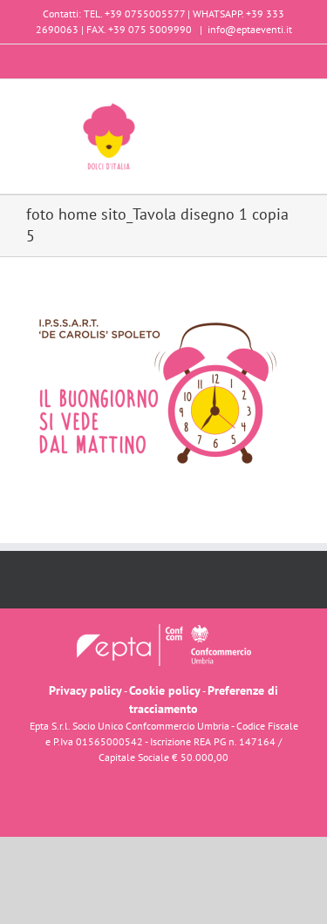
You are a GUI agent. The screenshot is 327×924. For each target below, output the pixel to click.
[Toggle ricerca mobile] (262, 106)
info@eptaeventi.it (250, 29)
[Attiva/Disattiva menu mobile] (294, 106)
